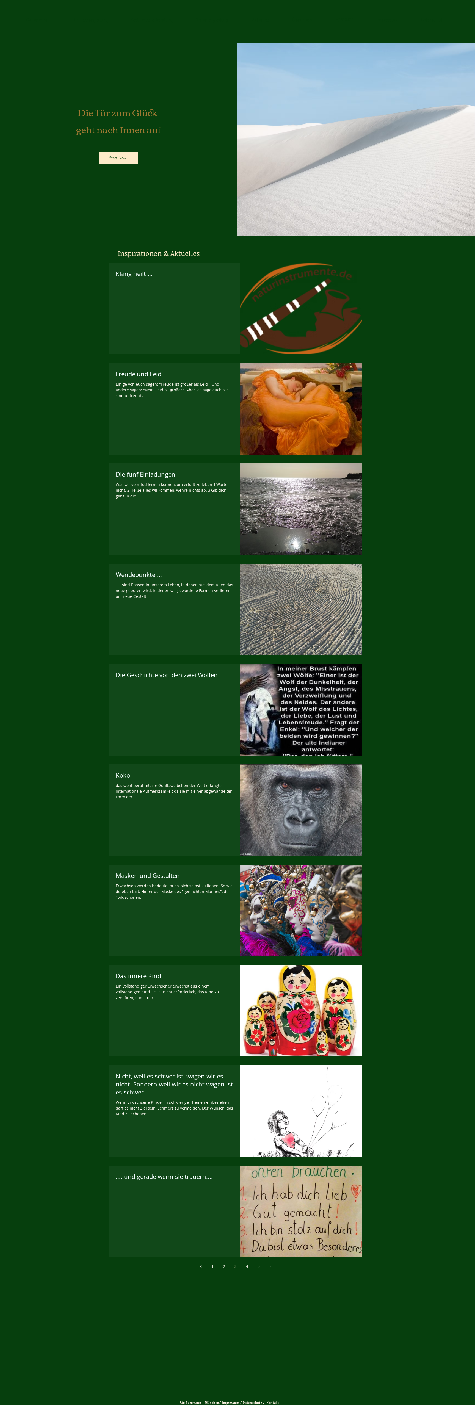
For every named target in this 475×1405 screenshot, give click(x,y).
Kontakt (273, 1402)
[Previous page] (201, 1266)
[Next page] (270, 1266)
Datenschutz (252, 1402)
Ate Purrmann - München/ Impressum (209, 1402)
